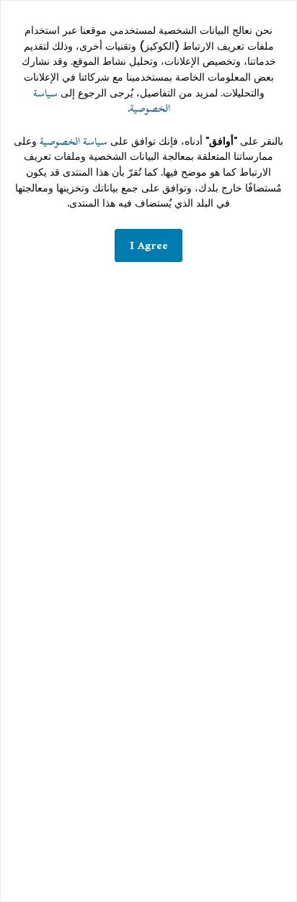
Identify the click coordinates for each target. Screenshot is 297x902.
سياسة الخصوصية (73, 141)
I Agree (149, 245)
